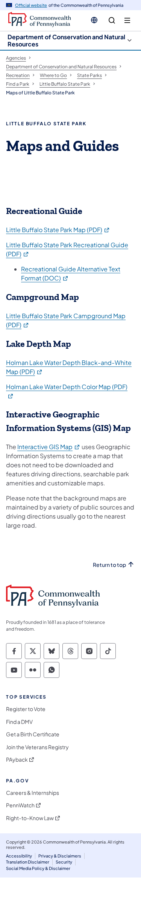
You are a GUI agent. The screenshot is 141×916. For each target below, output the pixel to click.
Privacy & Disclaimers (59, 855)
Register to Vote (25, 709)
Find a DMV (19, 722)
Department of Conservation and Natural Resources (66, 40)
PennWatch (20, 805)
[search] (112, 20)
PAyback (17, 759)
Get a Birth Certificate (32, 734)
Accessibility (19, 855)
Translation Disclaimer (27, 861)
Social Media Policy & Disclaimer (38, 868)
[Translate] (94, 20)
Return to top (109, 565)
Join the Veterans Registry (37, 747)
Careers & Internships (32, 793)
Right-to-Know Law (30, 818)
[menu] (127, 20)
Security (64, 861)
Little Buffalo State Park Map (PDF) (58, 230)
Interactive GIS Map (48, 447)
